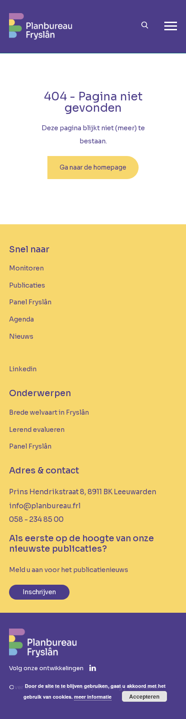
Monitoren (26, 268)
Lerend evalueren (37, 430)
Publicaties (27, 285)
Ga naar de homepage (93, 167)
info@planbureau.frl (45, 505)
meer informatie (93, 696)
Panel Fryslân (30, 302)
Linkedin (23, 369)
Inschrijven (39, 592)
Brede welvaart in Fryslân (49, 412)
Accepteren (144, 696)
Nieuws (21, 336)
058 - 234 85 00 (36, 519)
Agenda (21, 319)
